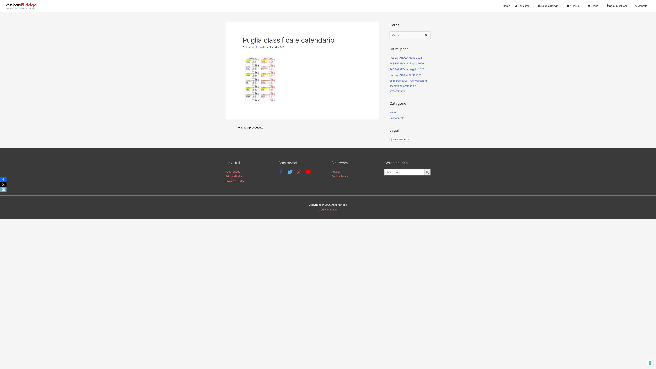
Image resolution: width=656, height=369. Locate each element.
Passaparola (397, 118)
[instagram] (301, 171)
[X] (3, 184)
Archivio (575, 6)
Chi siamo (524, 6)
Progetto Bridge (235, 181)
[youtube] (309, 171)
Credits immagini (328, 209)
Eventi (594, 6)
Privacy (335, 171)
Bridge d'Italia (234, 176)
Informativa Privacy (402, 139)
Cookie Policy (339, 176)
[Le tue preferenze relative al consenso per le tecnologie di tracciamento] (650, 363)
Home (506, 6)
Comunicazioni (618, 6)
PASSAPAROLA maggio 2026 (407, 69)
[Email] (3, 189)
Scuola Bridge (549, 6)
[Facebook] (3, 179)
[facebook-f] (282, 171)
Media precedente (250, 127)
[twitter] (292, 171)
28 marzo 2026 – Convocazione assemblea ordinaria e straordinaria (409, 86)
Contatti (642, 6)
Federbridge (233, 171)
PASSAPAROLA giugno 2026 (407, 63)
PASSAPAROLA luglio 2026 (406, 57)
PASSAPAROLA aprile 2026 (406, 75)
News (393, 112)
